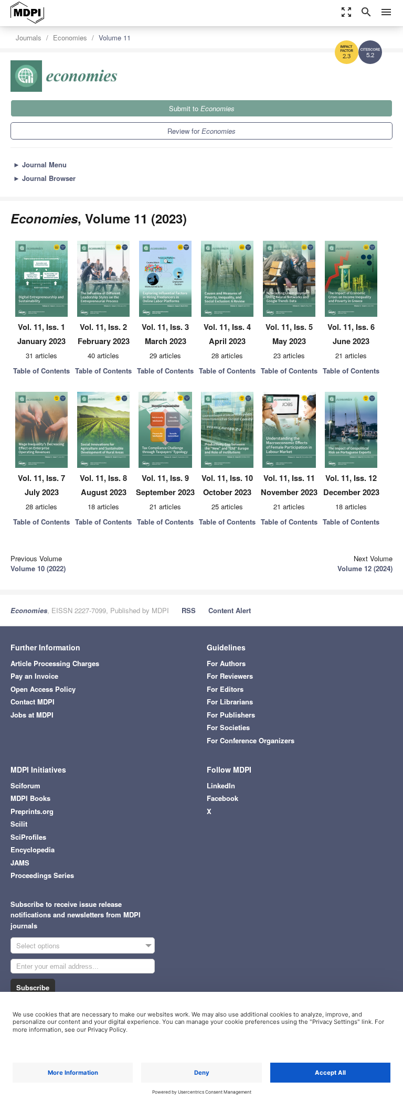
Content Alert (229, 610)
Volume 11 (115, 37)
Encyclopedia (32, 849)
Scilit (18, 824)
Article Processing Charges (54, 663)
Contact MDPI (32, 702)
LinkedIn (221, 785)
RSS (189, 610)
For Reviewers (230, 676)
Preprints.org (32, 811)
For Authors (226, 663)
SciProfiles (28, 837)
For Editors (225, 689)
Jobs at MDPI (32, 715)
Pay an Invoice (34, 676)
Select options (38, 945)
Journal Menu (40, 164)
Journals (28, 37)
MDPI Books (30, 798)
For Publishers (231, 715)
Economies (70, 37)
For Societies (228, 727)
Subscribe (32, 987)
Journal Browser (44, 178)
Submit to (202, 108)
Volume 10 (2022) (38, 568)
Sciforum (25, 785)
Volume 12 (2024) (365, 568)
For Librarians (230, 702)
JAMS (19, 863)
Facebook (222, 798)
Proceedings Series (42, 875)
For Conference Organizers (250, 740)
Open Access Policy (43, 689)
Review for (201, 131)
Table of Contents (41, 371)
